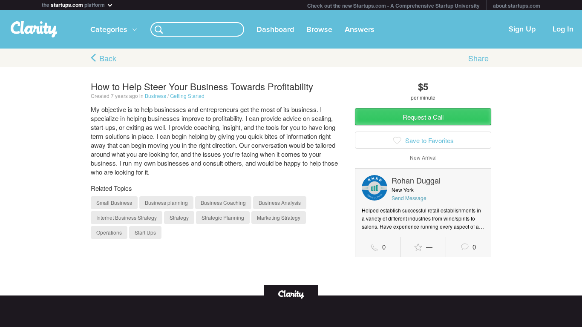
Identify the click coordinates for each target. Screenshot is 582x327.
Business (155, 95)
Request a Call (423, 116)
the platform (74, 4)
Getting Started (187, 95)
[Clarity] (291, 293)
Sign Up (522, 29)
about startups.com (516, 5)
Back (107, 57)
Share (478, 57)
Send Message (409, 197)
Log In (563, 29)
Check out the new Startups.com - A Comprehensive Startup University (393, 5)
